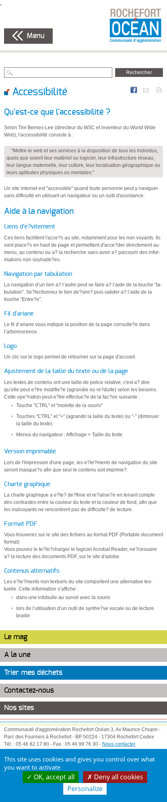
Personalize (85, 788)
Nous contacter (118, 744)
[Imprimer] (159, 89)
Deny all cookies (117, 776)
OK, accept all (53, 776)
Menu (36, 36)
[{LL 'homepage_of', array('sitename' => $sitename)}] (135, 25)
